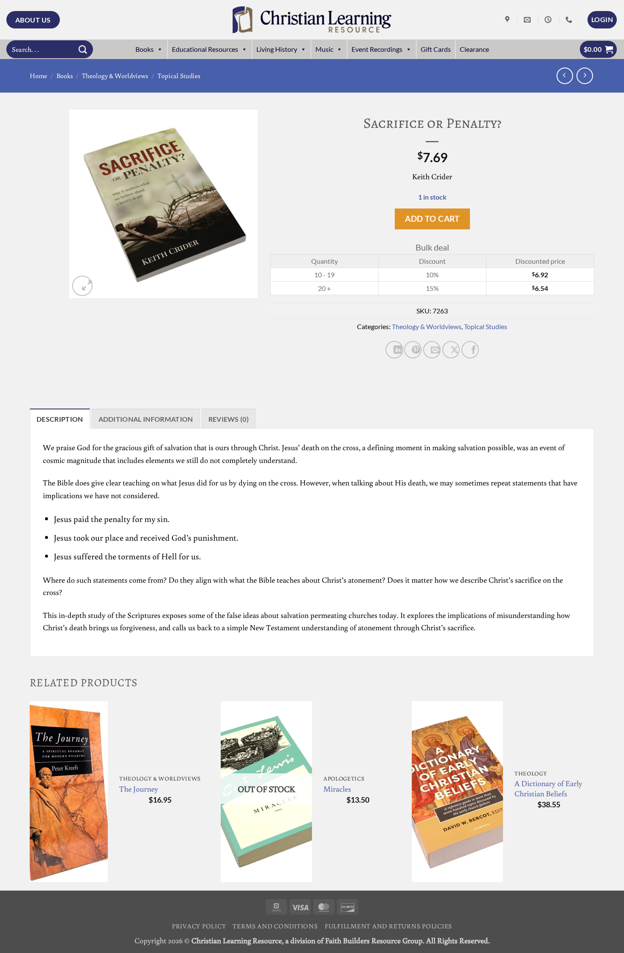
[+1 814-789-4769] (569, 19)
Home (38, 75)
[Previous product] (584, 76)
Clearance (474, 49)
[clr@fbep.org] (528, 19)
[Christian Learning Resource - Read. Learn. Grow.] (312, 19)
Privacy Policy (199, 926)
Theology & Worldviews (115, 75)
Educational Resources (205, 49)
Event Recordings (376, 49)
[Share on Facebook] (470, 349)
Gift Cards (436, 49)
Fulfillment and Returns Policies (388, 926)
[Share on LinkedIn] (394, 349)
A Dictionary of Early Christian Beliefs (548, 788)
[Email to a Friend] (432, 349)
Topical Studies (178, 75)
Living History (276, 49)
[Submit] (83, 49)
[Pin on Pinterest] (413, 349)
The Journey (138, 789)
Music (324, 49)
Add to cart (432, 218)
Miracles (337, 789)
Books (144, 49)
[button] (602, 19)
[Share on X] (451, 349)
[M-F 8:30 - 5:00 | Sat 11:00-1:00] (549, 19)
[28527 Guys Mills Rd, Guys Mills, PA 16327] (508, 19)
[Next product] (565, 76)
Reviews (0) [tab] (228, 419)
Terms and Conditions (275, 926)
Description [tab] (60, 419)
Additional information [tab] (145, 419)
